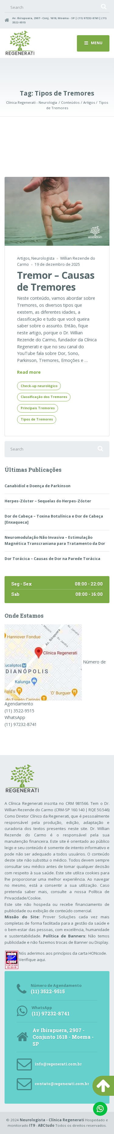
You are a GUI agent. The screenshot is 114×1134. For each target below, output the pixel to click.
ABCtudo (46, 1125)
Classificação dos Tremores (44, 397)
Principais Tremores (38, 408)
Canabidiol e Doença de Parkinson (38, 485)
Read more (29, 372)
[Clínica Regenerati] (43, 662)
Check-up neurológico (39, 386)
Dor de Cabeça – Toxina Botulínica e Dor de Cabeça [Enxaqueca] (54, 519)
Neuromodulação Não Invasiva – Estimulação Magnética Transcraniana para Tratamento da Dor (55, 540)
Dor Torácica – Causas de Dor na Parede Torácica (52, 558)
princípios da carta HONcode (80, 953)
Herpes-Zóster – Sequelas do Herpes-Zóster (48, 501)
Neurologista (42, 258)
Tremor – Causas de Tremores (56, 280)
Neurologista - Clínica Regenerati (52, 1120)
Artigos (23, 258)
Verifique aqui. (32, 959)
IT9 (32, 1125)
